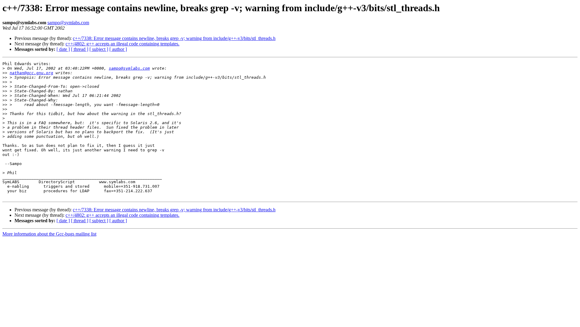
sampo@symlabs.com (68, 22)
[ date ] (63, 49)
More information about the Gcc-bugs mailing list (49, 233)
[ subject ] (98, 49)
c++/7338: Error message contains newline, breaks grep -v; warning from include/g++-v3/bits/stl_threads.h (174, 38)
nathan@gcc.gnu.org (31, 73)
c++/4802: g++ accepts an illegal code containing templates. (122, 43)
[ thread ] (79, 49)
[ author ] (118, 49)
